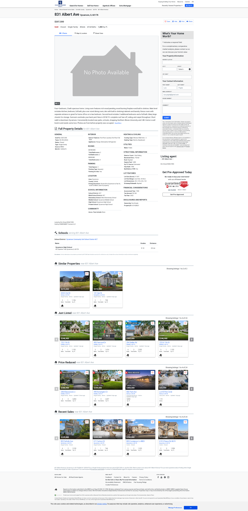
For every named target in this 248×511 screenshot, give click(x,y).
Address (167, 59)
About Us (180, 1)
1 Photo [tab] (64, 33)
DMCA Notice (127, 482)
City (164, 66)
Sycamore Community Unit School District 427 (81, 239)
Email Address (167, 91)
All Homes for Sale (61, 477)
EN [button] (193, 2)
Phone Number (167, 98)
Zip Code (165, 74)
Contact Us (117, 477)
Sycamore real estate (97, 469)
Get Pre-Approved (177, 194)
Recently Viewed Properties (171, 5)
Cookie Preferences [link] (111, 485)
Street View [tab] (99, 33)
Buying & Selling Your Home (166, 1)
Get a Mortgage (125, 6)
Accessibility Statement (113, 482)
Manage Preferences (175, 507)
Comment (166, 105)
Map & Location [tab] (81, 33)
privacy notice (102, 504)
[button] (189, 5)
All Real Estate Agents (76, 477)
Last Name (180, 84)
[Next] (192, 339)
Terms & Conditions (145, 480)
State (179, 66)
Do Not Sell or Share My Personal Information (121, 480)
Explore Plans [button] (150, 495)
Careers (187, 1)
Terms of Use (180, 146)
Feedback (108, 477)
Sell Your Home (93, 6)
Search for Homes (76, 6)
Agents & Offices (109, 6)
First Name (166, 84)
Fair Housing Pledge (140, 482)
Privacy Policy (143, 477)
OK (191, 507)
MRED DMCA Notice (69, 492)
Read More (118, 123)
